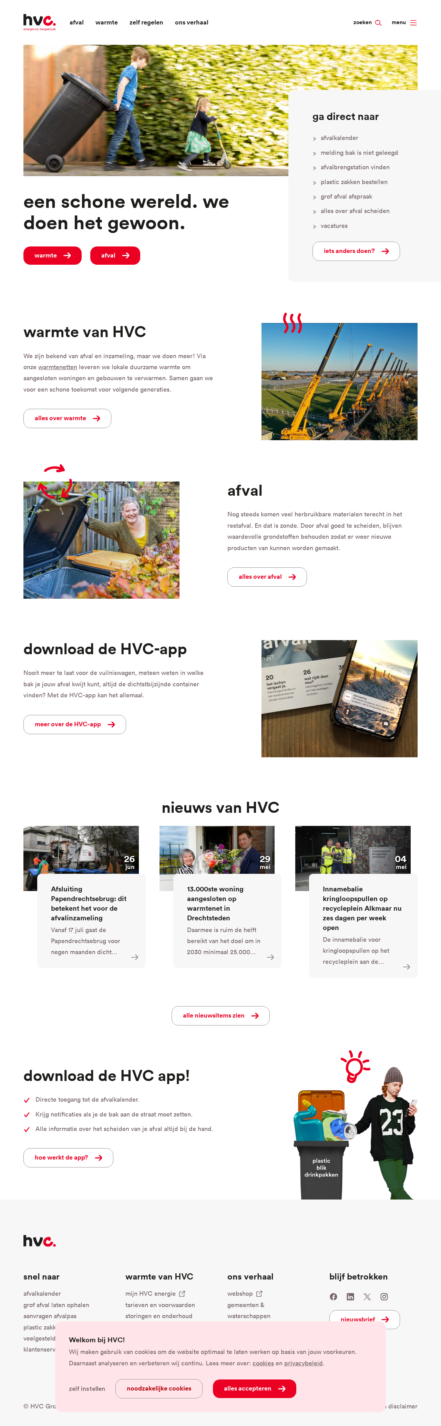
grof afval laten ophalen (56, 1305)
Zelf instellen (87, 1389)
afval (77, 22)
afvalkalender (339, 138)
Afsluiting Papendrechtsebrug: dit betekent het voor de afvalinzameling (88, 903)
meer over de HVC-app (68, 724)
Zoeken (375, 10)
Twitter (367, 1297)
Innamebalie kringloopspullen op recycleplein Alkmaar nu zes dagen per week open (362, 908)
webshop (240, 1293)
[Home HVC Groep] (39, 22)
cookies (263, 1363)
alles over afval (260, 576)
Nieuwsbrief (358, 1319)
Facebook (333, 1297)
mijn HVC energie (150, 1293)
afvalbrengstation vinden (355, 167)
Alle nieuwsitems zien (214, 1015)
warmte (106, 22)
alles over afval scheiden (355, 211)
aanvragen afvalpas (49, 1316)
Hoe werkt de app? (61, 1157)
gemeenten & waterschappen (248, 1310)
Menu (399, 22)
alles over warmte (60, 418)
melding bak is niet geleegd (359, 152)
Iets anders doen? (349, 250)
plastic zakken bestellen (354, 182)
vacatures (334, 226)
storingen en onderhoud (159, 1316)
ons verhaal (191, 22)
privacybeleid (303, 1363)
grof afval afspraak (346, 196)
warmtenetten (57, 367)
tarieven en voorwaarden (160, 1305)
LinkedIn (350, 1297)
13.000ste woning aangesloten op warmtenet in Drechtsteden (215, 903)
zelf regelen (146, 22)
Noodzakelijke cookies (159, 1388)
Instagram (384, 1297)
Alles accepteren (247, 1388)
